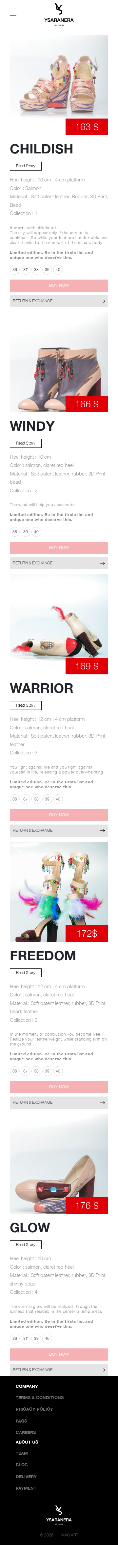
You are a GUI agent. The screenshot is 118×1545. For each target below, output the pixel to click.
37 (25, 269)
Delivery (26, 1476)
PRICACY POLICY (34, 1409)
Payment (26, 1488)
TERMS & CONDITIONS (40, 1397)
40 (58, 269)
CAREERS (26, 1432)
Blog (22, 1464)
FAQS (21, 1420)
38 (36, 269)
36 (14, 269)
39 (47, 269)
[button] (59, 286)
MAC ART (69, 1534)
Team (22, 1453)
